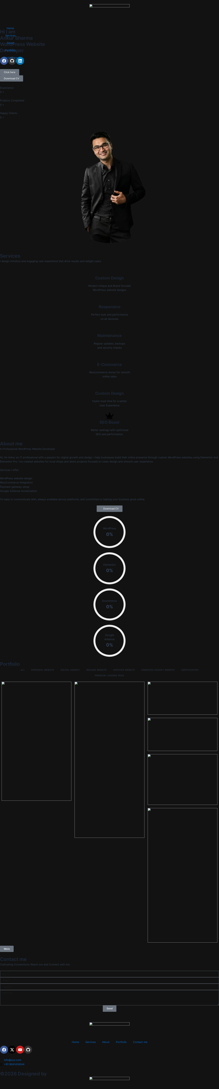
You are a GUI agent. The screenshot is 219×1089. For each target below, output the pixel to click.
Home (10, 28)
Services (10, 35)
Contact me (10, 57)
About (10, 42)
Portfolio (10, 50)
